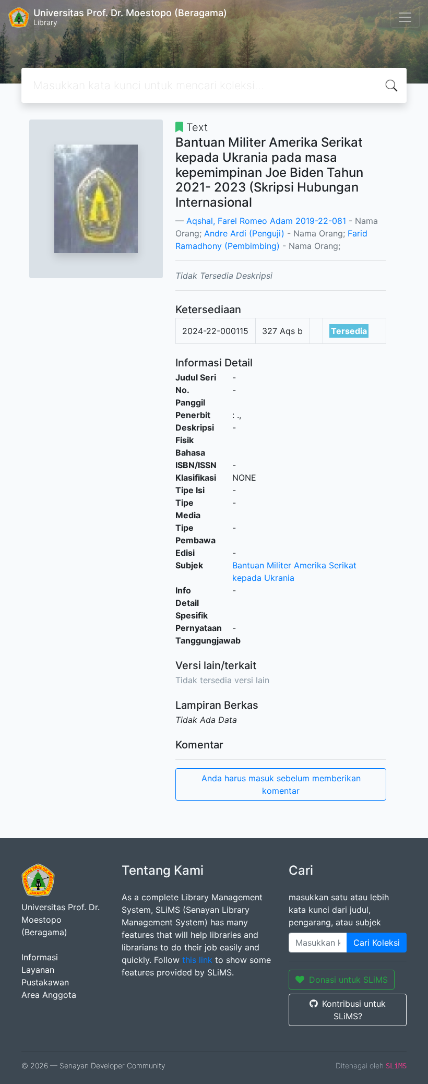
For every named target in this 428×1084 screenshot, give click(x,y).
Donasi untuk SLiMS (348, 979)
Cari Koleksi (376, 942)
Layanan (37, 969)
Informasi (39, 957)
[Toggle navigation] (405, 17)
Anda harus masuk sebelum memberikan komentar (281, 784)
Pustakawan (45, 982)
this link (197, 960)
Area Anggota (48, 995)
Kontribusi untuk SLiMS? (354, 1009)
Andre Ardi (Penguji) (244, 233)
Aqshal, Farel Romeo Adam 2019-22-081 (266, 221)
